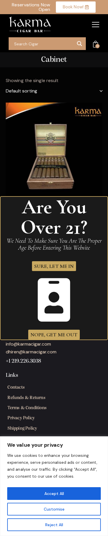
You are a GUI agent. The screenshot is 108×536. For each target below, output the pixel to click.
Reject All (54, 524)
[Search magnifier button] (79, 44)
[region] (54, 486)
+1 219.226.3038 (23, 361)
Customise (54, 509)
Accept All (54, 493)
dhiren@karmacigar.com (31, 352)
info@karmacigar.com (28, 344)
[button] (95, 24)
